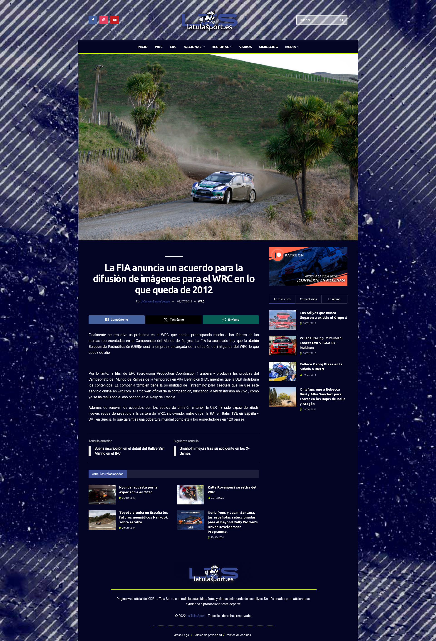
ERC (173, 47)
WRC (159, 47)
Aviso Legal (182, 635)
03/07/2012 (184, 301)
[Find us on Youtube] (114, 20)
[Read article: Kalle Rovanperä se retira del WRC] (190, 494)
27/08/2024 (217, 537)
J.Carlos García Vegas (155, 301)
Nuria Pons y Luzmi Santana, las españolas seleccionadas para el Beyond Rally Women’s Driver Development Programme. (233, 522)
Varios (245, 47)
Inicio (142, 47)
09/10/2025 (217, 497)
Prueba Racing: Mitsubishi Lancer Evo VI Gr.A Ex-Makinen (321, 342)
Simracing (268, 47)
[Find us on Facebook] (93, 20)
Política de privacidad (208, 635)
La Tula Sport (195, 616)
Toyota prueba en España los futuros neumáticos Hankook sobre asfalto (143, 517)
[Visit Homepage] (209, 20)
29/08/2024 (128, 527)
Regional (220, 47)
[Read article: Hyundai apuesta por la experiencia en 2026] (102, 494)
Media (290, 47)
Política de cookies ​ (239, 635)
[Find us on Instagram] (103, 20)
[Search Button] (342, 20)
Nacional (193, 47)
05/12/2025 (128, 497)
